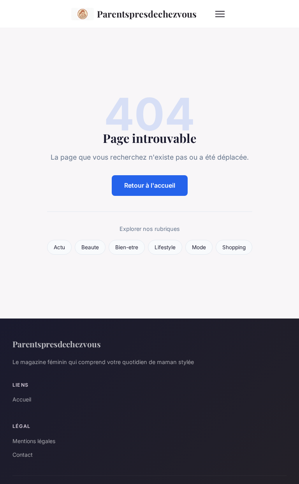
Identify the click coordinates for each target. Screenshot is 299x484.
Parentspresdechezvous (147, 14)
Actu (59, 247)
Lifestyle (165, 247)
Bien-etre (126, 247)
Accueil (21, 399)
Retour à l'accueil (149, 185)
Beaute (90, 247)
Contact (22, 454)
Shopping (234, 247)
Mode (199, 247)
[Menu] (220, 14)
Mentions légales (33, 441)
